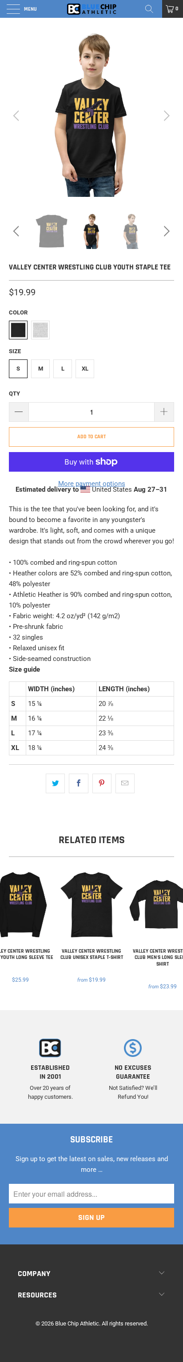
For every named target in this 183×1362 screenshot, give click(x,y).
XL (85, 368)
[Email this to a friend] (125, 783)
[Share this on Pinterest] (101, 783)
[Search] (152, 9)
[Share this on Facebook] (78, 783)
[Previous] (17, 115)
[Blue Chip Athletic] (91, 9)
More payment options (91, 484)
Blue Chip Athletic (77, 1323)
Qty (14, 393)
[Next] (165, 115)
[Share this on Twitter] (55, 783)
